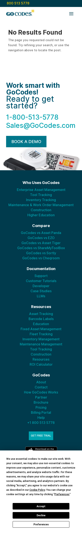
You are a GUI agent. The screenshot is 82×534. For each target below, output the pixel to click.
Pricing (41, 407)
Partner (41, 397)
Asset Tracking (41, 314)
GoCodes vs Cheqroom (41, 258)
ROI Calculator (41, 364)
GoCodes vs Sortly (41, 253)
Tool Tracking (41, 195)
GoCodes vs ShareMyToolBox (41, 248)
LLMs (41, 296)
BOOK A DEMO (26, 141)
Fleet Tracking (41, 334)
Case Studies (41, 291)
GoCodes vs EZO (41, 238)
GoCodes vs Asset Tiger (41, 243)
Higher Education (41, 215)
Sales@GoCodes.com (40, 125)
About (41, 382)
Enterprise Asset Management (41, 190)
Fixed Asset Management (41, 329)
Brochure (41, 402)
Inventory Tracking (41, 200)
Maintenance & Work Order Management (41, 205)
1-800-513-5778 (32, 117)
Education (41, 324)
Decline (41, 515)
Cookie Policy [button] (37, 489)
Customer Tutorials (41, 281)
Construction (41, 210)
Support (41, 276)
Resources (41, 359)
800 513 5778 (18, 3)
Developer (41, 286)
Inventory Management (41, 339)
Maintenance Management (41, 344)
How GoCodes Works (41, 392)
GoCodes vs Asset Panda (41, 233)
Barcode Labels (41, 319)
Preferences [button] (61, 494)
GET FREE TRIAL (41, 435)
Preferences (41, 524)
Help (41, 417)
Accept (41, 506)
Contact (41, 387)
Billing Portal (41, 412)
